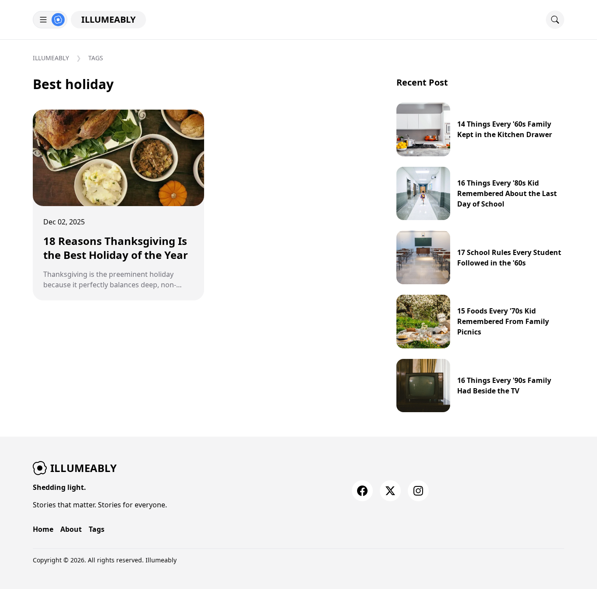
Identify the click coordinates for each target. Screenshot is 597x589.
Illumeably (108, 19)
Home (43, 529)
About (71, 529)
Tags (95, 58)
